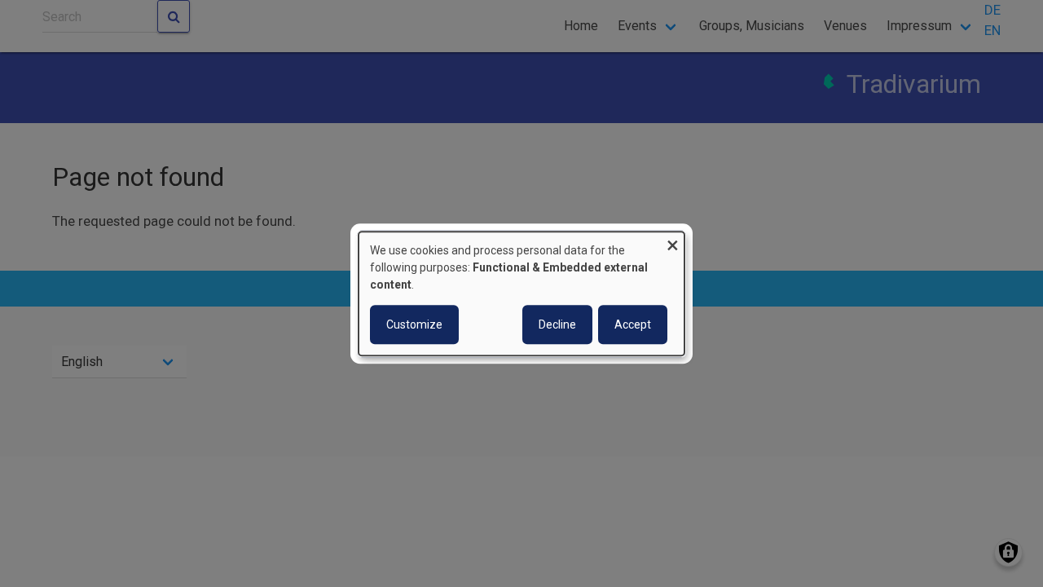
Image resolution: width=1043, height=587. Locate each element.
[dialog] (521, 293)
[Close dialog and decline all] (672, 242)
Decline (557, 324)
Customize (414, 324)
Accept (632, 324)
